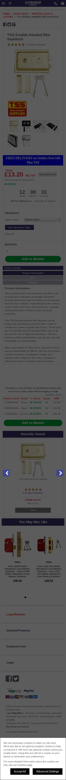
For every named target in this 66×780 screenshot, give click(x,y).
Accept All (20, 771)
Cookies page (25, 765)
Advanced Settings (47, 771)
